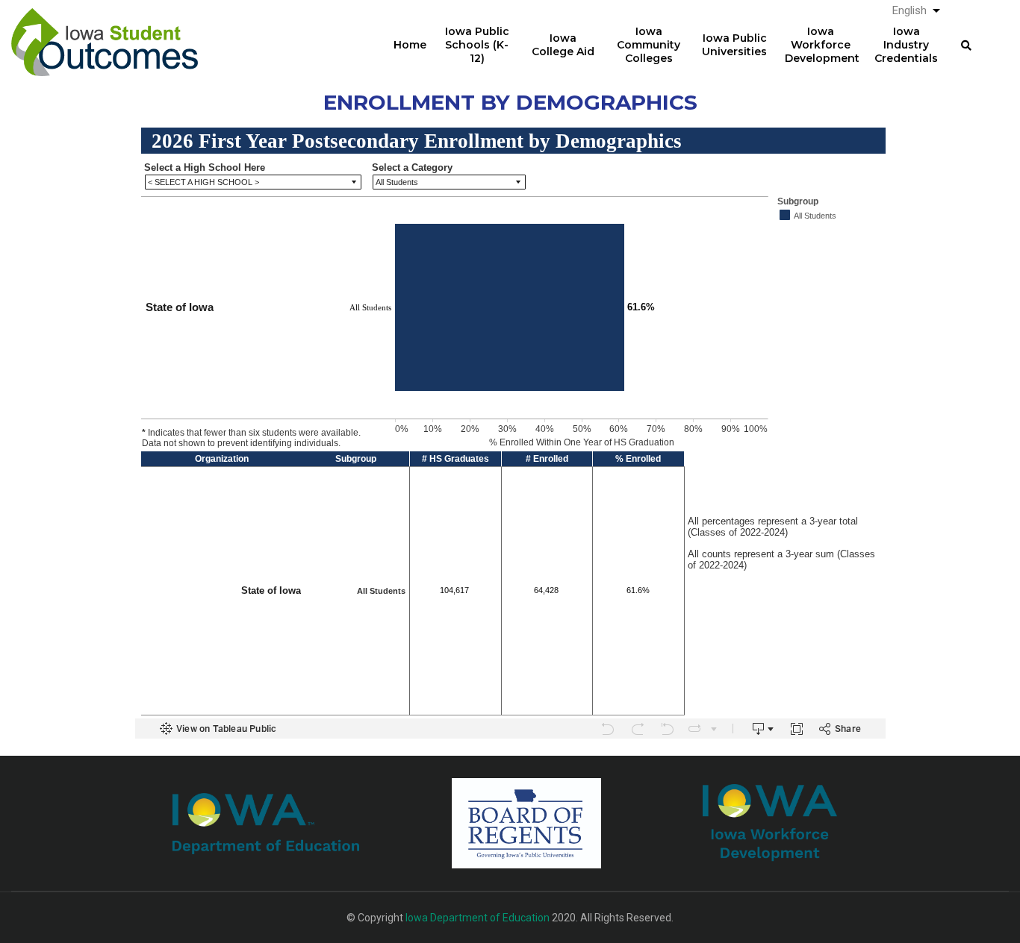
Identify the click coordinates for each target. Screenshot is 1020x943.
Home (410, 44)
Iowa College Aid (563, 44)
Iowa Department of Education (477, 918)
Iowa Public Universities (734, 44)
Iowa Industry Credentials (906, 45)
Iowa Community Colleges (648, 45)
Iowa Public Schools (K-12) (477, 45)
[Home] (104, 30)
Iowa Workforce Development (822, 45)
